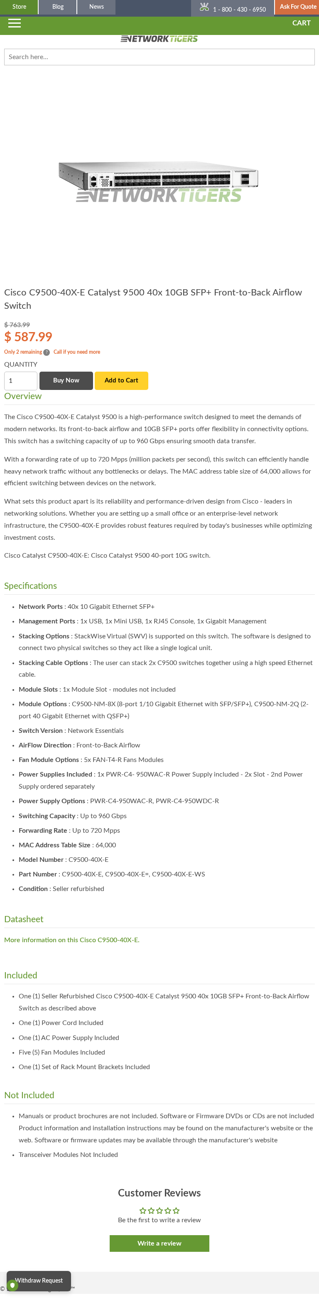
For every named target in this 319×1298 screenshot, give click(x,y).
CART (301, 23)
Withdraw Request (39, 1281)
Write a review (159, 1243)
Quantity (20, 364)
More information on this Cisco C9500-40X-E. (72, 940)
